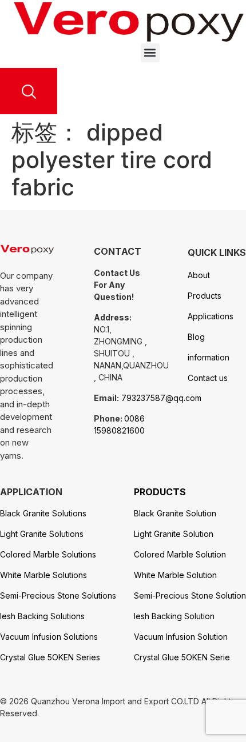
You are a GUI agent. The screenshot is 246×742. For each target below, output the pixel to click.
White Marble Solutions (43, 575)
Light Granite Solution (173, 534)
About (199, 275)
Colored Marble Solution (180, 554)
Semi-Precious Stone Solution (190, 595)
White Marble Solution (175, 575)
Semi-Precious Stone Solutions (58, 595)
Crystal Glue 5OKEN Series (50, 657)
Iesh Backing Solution (174, 616)
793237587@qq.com (161, 398)
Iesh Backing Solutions (42, 616)
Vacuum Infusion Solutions (49, 636)
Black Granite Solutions (43, 513)
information (208, 357)
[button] (150, 52)
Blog (196, 337)
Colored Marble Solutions (48, 554)
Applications (210, 316)
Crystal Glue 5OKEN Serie (182, 657)
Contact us (208, 378)
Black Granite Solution (175, 513)
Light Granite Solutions (42, 534)
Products (204, 295)
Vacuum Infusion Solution (181, 636)
